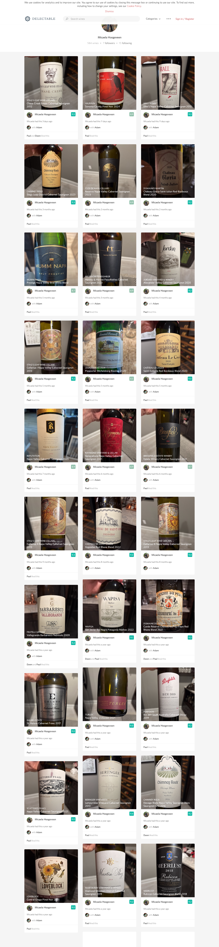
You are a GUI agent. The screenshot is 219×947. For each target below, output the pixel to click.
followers (110, 43)
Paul (29, 135)
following (127, 43)
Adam (39, 127)
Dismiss (109, 11)
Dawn (38, 135)
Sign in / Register (185, 18)
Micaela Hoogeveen (45, 114)
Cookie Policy (134, 6)
